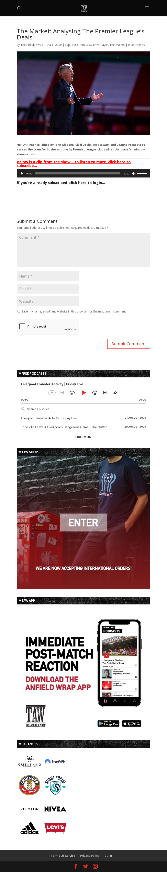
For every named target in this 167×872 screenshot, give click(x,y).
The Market (117, 45)
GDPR (108, 856)
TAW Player (100, 45)
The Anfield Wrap (32, 45)
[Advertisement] (64, 192)
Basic (75, 45)
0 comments (136, 45)
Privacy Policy (89, 856)
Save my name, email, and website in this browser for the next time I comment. (74, 311)
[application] (83, 173)
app (67, 45)
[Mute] (134, 173)
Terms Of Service (63, 856)
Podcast (85, 45)
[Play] (22, 173)
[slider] (142, 173)
